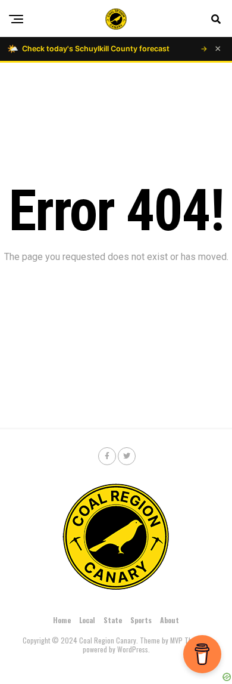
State (113, 620)
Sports (141, 620)
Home (62, 620)
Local (87, 620)
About (169, 620)
